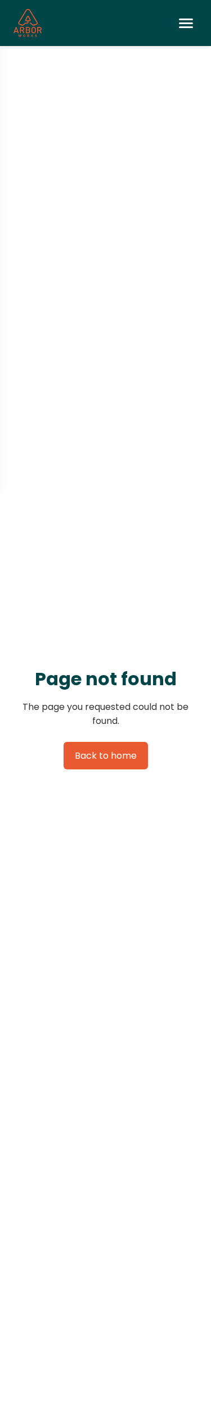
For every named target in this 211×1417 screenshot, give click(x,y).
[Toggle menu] (185, 23)
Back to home (106, 755)
